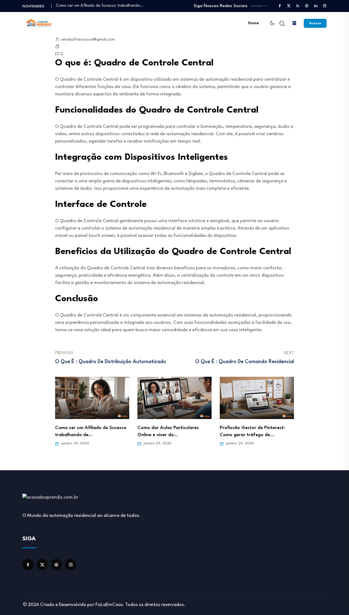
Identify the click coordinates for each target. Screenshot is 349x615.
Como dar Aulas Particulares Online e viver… (96, 6)
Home (253, 23)
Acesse (315, 23)
